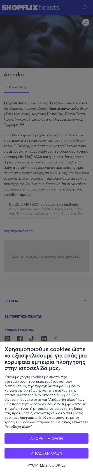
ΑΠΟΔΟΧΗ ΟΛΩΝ (46, 453)
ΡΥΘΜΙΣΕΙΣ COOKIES (46, 465)
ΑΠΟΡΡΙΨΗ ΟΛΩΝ (46, 438)
